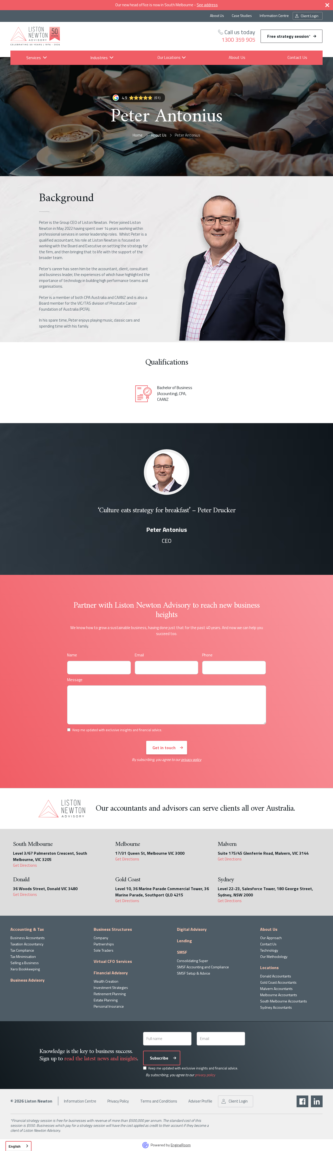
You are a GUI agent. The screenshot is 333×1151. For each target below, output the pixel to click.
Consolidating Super (192, 960)
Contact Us (297, 57)
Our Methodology (273, 956)
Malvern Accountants (276, 988)
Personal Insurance (109, 1006)
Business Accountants (27, 937)
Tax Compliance (22, 950)
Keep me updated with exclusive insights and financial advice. (193, 1068)
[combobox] (18, 1146)
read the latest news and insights (100, 1058)
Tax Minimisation (23, 956)
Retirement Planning (110, 993)
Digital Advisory (192, 929)
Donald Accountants (275, 976)
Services (33, 58)
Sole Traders (103, 950)
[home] (35, 36)
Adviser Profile (200, 1101)
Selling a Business (24, 962)
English (15, 1146)
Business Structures (113, 929)
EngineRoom (181, 1145)
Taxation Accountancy (26, 944)
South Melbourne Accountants (283, 1001)
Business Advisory (27, 980)
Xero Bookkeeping (25, 969)
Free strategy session (289, 36)
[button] (33, 58)
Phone (207, 655)
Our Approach (271, 937)
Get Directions (25, 865)
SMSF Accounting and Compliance (203, 967)
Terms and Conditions (158, 1101)
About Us (217, 15)
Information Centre (274, 15)
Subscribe (159, 1058)
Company (101, 937)
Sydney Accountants (276, 1007)
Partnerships (104, 944)
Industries (98, 58)
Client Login (309, 16)
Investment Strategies (111, 987)
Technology (269, 950)
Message (74, 680)
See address (207, 5)
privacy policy (191, 759)
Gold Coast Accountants (278, 982)
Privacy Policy (118, 1101)
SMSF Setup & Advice (193, 973)
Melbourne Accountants (278, 995)
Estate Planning (106, 1000)
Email (139, 655)
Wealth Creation (106, 981)
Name (72, 655)
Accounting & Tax (27, 929)
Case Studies (242, 15)
